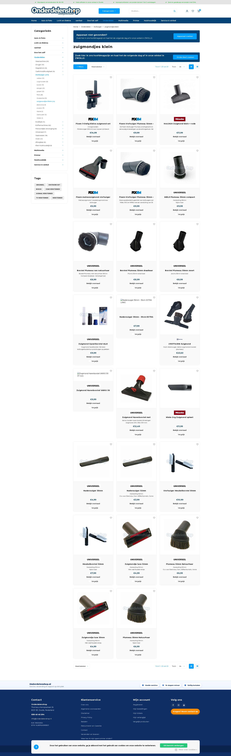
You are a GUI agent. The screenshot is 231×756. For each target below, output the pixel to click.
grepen (40, 91)
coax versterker (53, 189)
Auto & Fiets (46, 20)
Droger (39, 65)
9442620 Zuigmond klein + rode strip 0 (180, 124)
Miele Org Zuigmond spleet (179, 417)
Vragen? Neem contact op (185, 711)
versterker (57, 198)
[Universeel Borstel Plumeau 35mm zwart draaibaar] (180, 241)
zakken (40, 78)
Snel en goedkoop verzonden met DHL (182, 2)
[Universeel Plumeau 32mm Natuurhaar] (180, 535)
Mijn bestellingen (140, 709)
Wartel (40, 111)
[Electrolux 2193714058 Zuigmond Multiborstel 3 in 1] (180, 315)
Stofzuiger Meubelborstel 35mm (180, 491)
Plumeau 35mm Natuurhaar (136, 637)
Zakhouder (42, 115)
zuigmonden (42, 81)
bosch (38, 189)
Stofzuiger (42, 75)
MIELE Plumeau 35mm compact (179, 197)
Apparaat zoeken (185, 36)
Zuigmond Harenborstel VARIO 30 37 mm (93, 390)
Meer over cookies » (188, 750)
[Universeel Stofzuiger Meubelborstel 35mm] (180, 462)
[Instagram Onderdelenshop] (178, 705)
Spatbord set (54, 185)
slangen (41, 88)
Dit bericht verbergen (174, 745)
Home (34, 20)
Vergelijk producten (141, 722)
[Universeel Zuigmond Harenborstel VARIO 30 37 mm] (93, 374)
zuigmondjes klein (46, 101)
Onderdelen (108, 20)
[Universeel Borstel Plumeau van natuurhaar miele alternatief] (93, 241)
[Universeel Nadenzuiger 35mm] (93, 462)
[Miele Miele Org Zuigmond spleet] (180, 388)
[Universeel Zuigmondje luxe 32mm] (136, 535)
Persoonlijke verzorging (46, 129)
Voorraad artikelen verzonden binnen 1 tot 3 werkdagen (136, 2)
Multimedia (123, 20)
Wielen (40, 118)
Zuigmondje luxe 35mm (93, 637)
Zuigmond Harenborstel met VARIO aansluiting (136, 417)
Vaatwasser (41, 135)
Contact (84, 730)
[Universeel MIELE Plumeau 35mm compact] (180, 168)
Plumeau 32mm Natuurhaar (179, 564)
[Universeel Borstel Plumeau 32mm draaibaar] (136, 241)
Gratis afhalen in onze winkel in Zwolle (89, 2)
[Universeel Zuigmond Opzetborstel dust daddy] (93, 315)
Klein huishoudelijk (43, 145)
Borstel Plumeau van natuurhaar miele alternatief (93, 270)
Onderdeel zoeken (185, 57)
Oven (39, 139)
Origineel (40, 185)
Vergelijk (95, 141)
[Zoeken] (174, 11)
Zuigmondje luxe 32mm (136, 564)
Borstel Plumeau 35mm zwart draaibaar (179, 270)
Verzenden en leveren (90, 734)
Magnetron (41, 68)
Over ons (84, 705)
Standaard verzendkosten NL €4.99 (50, 2)
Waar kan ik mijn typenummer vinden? (96, 738)
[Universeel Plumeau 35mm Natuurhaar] (136, 608)
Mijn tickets (137, 713)
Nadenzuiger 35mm (93, 491)
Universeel (40, 132)
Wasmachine (42, 61)
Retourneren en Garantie (91, 726)
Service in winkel (168, 20)
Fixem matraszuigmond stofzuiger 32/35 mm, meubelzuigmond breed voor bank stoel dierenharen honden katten (93, 197)
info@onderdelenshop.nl (41, 719)
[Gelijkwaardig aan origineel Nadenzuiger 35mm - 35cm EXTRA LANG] (136, 301)
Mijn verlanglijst (139, 717)
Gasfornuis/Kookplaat (45, 71)
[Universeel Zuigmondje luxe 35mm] (93, 608)
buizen (40, 85)
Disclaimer (85, 713)
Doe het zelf (92, 20)
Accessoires (42, 98)
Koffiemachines (43, 125)
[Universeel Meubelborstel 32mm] (93, 535)
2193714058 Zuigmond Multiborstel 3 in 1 (180, 344)
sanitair (79, 20)
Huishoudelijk (150, 20)
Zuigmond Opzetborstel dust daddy (93, 344)
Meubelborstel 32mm (93, 564)
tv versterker (42, 198)
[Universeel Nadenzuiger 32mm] (136, 462)
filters (40, 95)
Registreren (138, 705)
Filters (80, 67)
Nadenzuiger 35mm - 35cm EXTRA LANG (136, 317)
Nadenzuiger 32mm (136, 491)
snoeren (40, 108)
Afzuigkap (40, 142)
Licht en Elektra (64, 20)
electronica (41, 105)
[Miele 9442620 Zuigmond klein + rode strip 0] (180, 95)
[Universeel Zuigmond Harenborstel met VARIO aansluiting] (136, 388)
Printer (136, 20)
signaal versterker (44, 193)
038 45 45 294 (37, 714)
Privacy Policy (86, 717)
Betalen (84, 722)
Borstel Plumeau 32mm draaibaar (136, 270)
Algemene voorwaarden (91, 709)
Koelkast (40, 122)
